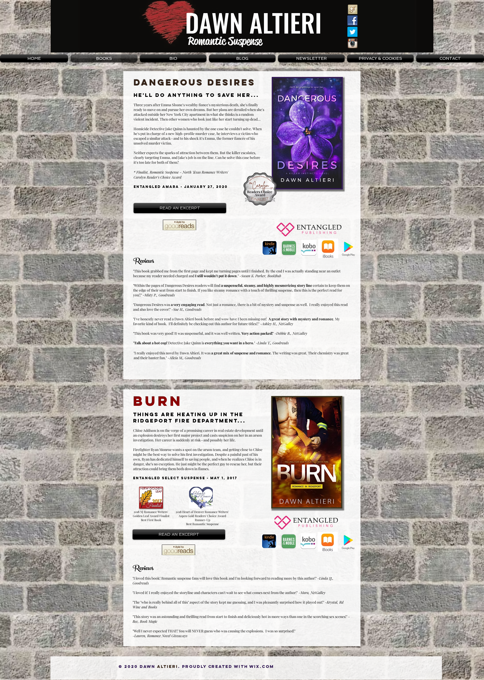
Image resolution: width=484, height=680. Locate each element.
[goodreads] (352, 9)
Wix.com (261, 666)
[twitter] (352, 32)
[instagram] (352, 43)
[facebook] (352, 20)
